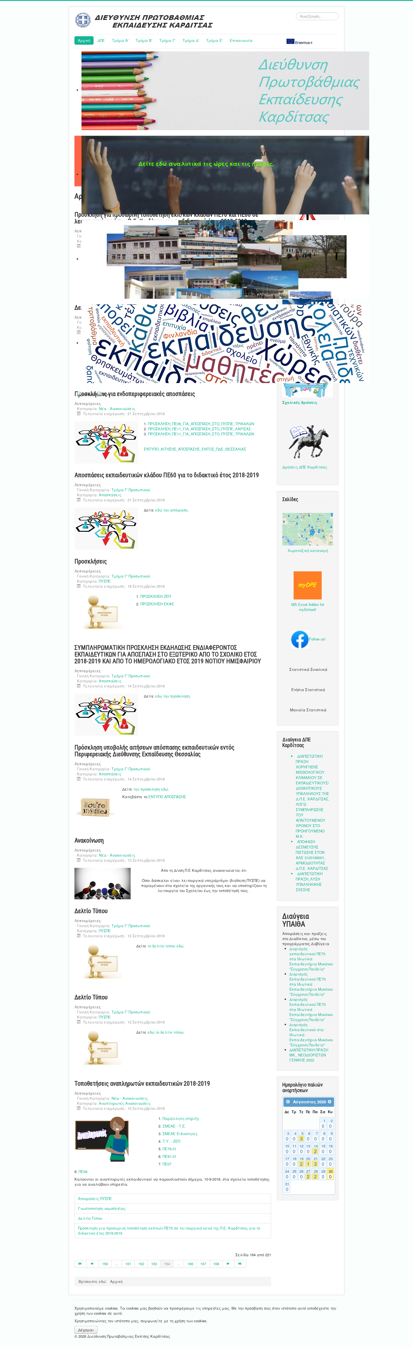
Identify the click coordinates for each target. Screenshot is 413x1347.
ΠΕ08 (83, 1171)
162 (141, 1263)
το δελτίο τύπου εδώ (165, 945)
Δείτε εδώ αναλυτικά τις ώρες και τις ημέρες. (206, 163)
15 (323, 1148)
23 (331, 1161)
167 (203, 1263)
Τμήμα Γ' (167, 40)
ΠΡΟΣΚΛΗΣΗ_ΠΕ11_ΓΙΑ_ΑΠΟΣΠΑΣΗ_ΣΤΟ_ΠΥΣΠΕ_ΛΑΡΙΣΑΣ (199, 428)
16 (331, 1148)
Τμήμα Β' (144, 40)
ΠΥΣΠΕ (105, 581)
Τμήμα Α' (120, 40)
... (116, 1263)
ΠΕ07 (167, 1164)
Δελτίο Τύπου (90, 1218)
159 (105, 1263)
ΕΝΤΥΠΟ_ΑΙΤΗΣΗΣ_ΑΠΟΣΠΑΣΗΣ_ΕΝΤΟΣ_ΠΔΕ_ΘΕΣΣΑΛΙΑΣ (195, 449)
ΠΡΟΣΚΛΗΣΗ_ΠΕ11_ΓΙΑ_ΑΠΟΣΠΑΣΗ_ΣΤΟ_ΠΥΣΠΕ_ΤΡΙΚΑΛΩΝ (201, 433)
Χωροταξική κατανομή (308, 550)
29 (323, 1174)
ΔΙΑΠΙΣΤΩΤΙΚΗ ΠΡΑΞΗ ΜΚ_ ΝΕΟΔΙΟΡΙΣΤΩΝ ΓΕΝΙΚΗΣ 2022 (308, 1055)
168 (216, 1263)
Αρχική (84, 40)
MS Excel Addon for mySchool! (307, 607)
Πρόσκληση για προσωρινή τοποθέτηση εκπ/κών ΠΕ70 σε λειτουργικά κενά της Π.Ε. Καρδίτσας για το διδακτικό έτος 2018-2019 (169, 1230)
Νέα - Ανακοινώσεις (117, 408)
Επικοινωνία (241, 40)
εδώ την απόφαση (171, 510)
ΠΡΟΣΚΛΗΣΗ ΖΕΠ (155, 596)
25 (294, 1174)
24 (287, 1174)
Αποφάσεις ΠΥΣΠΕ (95, 1198)
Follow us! (317, 639)
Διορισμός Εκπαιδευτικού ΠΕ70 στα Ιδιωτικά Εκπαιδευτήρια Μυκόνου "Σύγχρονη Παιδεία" (311, 984)
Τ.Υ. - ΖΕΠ (171, 1141)
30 (331, 1174)
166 (190, 1263)
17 (287, 1161)
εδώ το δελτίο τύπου (165, 1032)
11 (294, 1148)
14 (316, 1148)
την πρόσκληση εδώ (150, 789)
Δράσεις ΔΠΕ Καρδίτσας (304, 467)
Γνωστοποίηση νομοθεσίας (102, 1208)
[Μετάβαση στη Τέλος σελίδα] (240, 1264)
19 (301, 1161)
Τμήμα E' (214, 40)
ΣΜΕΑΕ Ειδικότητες (180, 1133)
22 (323, 1161)
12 (301, 1148)
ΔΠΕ (101, 40)
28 (316, 1174)
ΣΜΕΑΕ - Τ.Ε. (174, 1126)
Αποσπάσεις (110, 494)
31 (287, 1186)
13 (308, 1148)
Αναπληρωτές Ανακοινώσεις (125, 1103)
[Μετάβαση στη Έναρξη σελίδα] (80, 1264)
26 (301, 1174)
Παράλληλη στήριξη (181, 1118)
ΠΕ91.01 (169, 1156)
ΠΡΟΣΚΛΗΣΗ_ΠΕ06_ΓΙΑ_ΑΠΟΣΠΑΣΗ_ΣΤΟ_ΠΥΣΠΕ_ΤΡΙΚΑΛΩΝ (201, 423)
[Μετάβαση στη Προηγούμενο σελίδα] (92, 1264)
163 (154, 1263)
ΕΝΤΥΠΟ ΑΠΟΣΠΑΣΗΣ (167, 796)
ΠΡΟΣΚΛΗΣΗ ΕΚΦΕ (157, 603)
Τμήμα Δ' (191, 40)
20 (308, 1161)
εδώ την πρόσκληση (172, 696)
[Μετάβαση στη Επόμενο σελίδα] (229, 1264)
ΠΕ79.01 (169, 1148)
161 (128, 1263)
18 (294, 1161)
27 (308, 1174)
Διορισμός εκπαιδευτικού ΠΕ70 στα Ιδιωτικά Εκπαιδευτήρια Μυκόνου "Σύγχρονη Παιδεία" (311, 959)
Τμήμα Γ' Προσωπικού (131, 489)
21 (316, 1161)
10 (287, 1148)
